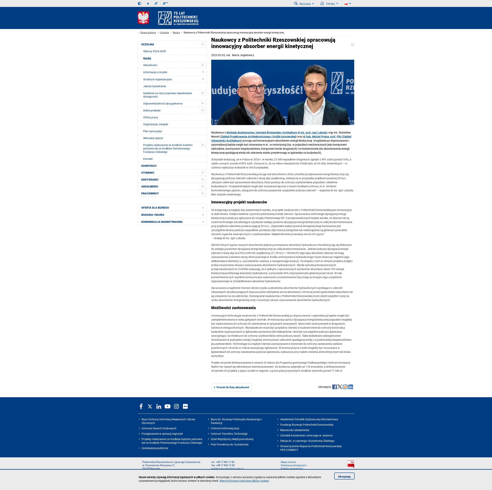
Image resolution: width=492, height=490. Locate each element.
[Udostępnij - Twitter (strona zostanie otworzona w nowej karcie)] (339, 387)
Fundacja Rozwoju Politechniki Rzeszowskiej (306, 424)
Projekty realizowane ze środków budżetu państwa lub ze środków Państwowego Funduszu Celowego (172, 440)
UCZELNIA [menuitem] (147, 44)
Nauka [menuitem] (147, 58)
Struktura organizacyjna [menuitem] (157, 79)
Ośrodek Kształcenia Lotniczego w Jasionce (306, 435)
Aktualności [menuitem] (150, 65)
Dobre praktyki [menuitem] (151, 110)
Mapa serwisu (288, 462)
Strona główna (148, 32)
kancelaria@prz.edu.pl (231, 468)
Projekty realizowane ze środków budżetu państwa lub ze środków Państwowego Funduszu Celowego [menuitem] (168, 148)
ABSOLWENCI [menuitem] (149, 186)
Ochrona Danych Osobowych (159, 428)
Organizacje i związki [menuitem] (155, 124)
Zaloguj (330, 3)
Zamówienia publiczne (155, 448)
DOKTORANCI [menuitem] (149, 179)
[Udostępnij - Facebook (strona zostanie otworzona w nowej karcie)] (334, 387)
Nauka (176, 32)
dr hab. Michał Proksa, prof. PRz (322, 136)
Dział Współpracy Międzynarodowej (232, 439)
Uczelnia (164, 32)
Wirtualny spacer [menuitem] (153, 138)
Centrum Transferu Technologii (229, 433)
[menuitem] (202, 44)
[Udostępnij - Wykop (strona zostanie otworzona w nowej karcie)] (345, 387)
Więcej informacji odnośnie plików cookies (244, 481)
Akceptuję (344, 476)
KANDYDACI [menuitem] (148, 165)
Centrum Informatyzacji (225, 428)
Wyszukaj (305, 4)
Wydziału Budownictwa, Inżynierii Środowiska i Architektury (261, 132)
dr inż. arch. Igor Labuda (312, 132)
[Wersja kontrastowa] (139, 3)
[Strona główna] (168, 18)
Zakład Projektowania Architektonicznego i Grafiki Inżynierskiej (258, 136)
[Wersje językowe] (348, 3)
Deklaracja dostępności (294, 465)
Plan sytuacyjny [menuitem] (152, 131)
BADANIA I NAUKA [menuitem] (152, 214)
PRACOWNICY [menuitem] (150, 193)
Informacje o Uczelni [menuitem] (155, 72)
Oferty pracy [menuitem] (150, 117)
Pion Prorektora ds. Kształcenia (229, 444)
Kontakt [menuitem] (148, 159)
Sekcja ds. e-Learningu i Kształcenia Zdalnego (307, 441)
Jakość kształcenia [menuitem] (154, 86)
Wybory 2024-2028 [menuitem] (154, 51)
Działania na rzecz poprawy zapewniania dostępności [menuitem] (167, 94)
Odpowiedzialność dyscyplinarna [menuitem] (162, 103)
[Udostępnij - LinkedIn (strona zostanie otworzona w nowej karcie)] (351, 387)
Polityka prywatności (292, 468)
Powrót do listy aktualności (233, 387)
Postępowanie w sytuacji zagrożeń (162, 433)
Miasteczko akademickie (294, 430)
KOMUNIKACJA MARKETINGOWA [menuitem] (162, 221)
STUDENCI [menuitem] (147, 172)
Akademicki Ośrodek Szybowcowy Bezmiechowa (309, 419)
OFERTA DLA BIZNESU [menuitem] (155, 207)
